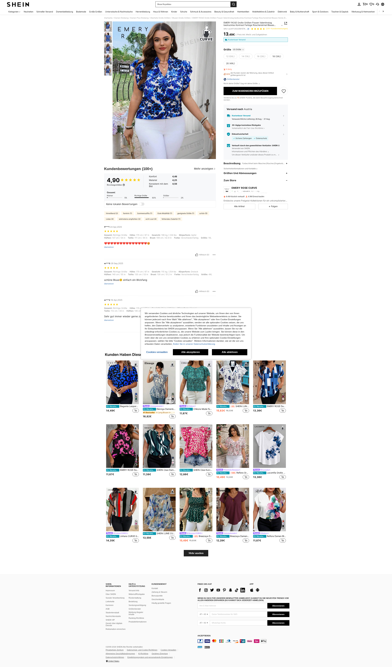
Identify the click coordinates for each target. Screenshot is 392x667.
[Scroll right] (383, 12)
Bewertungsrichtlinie (114, 185)
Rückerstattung (135, 598)
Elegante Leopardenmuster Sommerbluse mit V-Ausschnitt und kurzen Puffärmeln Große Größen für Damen (123, 406)
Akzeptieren (204, 636)
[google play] (257, 591)
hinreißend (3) (112, 213)
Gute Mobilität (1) (164, 213)
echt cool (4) (151, 219)
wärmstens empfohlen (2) (129, 219)
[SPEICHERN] (284, 91)
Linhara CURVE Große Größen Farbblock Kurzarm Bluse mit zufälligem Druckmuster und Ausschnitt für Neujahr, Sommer (123, 536)
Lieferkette (110, 602)
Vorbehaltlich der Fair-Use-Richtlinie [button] (247, 128)
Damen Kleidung (121, 18)
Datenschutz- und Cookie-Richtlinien (142, 650)
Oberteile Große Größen (160, 18)
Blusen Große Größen (181, 18)
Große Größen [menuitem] (95, 11)
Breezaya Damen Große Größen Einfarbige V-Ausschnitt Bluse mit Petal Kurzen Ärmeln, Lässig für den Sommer (233, 536)
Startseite (108, 18)
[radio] (230, 56)
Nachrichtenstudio (113, 616)
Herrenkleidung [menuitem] (143, 11)
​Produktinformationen (138, 622)
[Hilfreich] (196, 255)
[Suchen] (233, 4)
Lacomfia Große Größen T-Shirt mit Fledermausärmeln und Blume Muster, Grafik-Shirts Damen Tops (270, 473)
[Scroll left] (379, 12)
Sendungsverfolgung (137, 605)
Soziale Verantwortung (115, 598)
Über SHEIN (111, 594)
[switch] (141, 204)
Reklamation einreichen (116, 629)
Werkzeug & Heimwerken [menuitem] (363, 11)
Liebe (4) (110, 219)
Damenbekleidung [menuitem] (64, 11)
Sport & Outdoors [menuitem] (320, 11)
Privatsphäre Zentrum (115, 650)
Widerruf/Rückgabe (137, 594)
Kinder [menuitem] (174, 11)
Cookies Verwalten (168, 650)
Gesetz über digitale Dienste (114, 624)
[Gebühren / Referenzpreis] (236, 35)
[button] (377, 4)
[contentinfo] (243, 641)
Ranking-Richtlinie (136, 618)
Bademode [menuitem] (81, 11)
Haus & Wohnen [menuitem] (160, 11)
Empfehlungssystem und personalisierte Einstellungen (150, 657)
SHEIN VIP (110, 620)
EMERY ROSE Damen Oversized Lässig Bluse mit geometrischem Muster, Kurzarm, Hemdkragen (270, 406)
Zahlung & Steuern (159, 592)
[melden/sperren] (214, 255)
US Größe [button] (237, 49)
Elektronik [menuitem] (282, 11)
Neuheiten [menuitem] (28, 11)
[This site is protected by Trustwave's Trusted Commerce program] (200, 647)
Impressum (110, 590)
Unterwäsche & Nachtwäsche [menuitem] (119, 11)
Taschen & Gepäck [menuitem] (339, 11)
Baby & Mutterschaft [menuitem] (299, 11)
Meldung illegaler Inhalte (136, 613)
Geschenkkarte (158, 599)
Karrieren (109, 605)
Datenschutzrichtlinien (115, 657)
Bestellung (133, 602)
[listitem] (122, 389)
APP (251, 584)
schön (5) (203, 213)
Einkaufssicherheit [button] (240, 134)
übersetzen (109, 247)
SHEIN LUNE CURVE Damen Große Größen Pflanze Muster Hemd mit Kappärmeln (233, 406)
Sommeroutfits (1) (144, 213)
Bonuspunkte (157, 596)
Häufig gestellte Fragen (161, 603)
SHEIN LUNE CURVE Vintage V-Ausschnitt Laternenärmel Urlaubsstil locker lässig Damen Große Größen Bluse (159, 533)
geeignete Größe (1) (185, 213)
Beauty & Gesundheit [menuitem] (224, 11)
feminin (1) (127, 213)
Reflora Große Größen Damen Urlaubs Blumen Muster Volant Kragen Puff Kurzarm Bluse (233, 473)
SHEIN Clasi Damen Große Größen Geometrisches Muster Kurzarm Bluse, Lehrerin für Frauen (159, 470)
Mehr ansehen (196, 553)
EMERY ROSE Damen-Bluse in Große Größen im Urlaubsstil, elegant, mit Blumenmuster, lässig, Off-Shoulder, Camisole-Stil (123, 470)
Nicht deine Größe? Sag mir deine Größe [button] (241, 84)
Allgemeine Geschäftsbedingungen (120, 654)
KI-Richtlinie (143, 654)
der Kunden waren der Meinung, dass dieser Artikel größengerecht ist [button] (250, 74)
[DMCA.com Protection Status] (207, 647)
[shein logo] (18, 4)
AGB (107, 609)
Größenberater (135, 609)
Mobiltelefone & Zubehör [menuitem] (263, 11)
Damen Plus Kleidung (139, 18)
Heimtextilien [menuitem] (243, 11)
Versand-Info (134, 590)
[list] (222, 590)
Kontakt (155, 588)
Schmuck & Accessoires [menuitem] (200, 11)
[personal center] (359, 4)
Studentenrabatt (112, 613)
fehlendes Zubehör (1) (171, 219)
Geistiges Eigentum (160, 654)
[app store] (252, 591)
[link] (365, 4)
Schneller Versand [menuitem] (44, 11)
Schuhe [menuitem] (183, 11)
